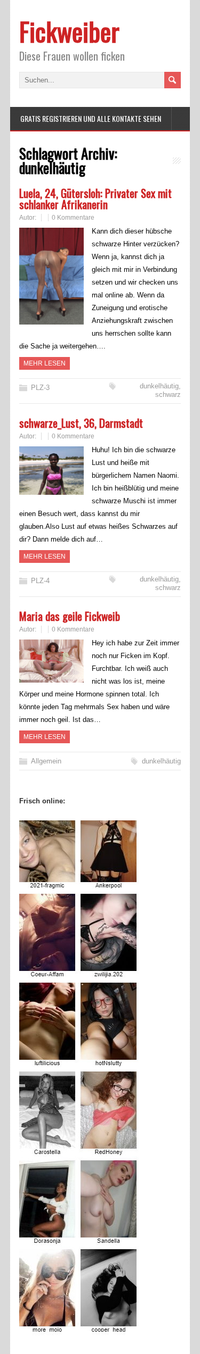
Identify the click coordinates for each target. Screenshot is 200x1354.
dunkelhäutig (159, 386)
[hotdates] (79, 1329)
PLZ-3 (40, 388)
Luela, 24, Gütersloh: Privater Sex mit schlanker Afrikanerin (95, 198)
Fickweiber (69, 31)
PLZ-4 (40, 581)
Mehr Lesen (44, 363)
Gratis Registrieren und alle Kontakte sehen (90, 118)
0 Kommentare (73, 217)
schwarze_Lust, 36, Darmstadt (81, 422)
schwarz (168, 394)
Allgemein (46, 761)
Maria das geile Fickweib (69, 616)
